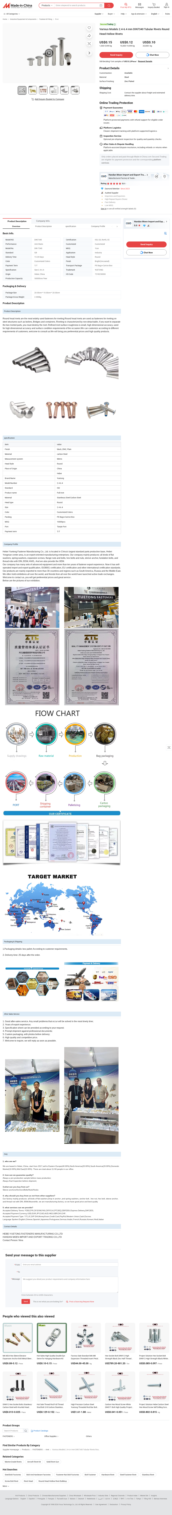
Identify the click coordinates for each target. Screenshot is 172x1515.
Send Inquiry (116, 55)
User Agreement (101, 1504)
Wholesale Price (90, 1495)
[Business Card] (165, 233)
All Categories (12, 13)
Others (89, 1436)
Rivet (57, 19)
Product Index (132, 1495)
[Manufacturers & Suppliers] (17, 5)
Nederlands (91, 1499)
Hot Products (20, 1495)
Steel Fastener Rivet (128, 1474)
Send (26, 1301)
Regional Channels (118, 1495)
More (5, 1486)
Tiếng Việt (147, 1499)
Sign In (103, 208)
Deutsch (81, 1499)
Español (32, 1499)
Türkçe (138, 1499)
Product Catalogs (40, 1430)
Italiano (72, 1499)
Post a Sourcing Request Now (80, 1301)
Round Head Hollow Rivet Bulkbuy (53, 1481)
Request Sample (145, 61)
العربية (100, 1499)
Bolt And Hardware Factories (38, 1474)
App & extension (138, 13)
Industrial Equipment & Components (23, 19)
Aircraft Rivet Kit (34, 1461)
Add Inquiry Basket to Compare (49, 99)
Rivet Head (28, 1481)
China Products (33, 1495)
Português (41, 1499)
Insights (154, 1495)
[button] (112, 226)
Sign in (166, 7)
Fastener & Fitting (45, 19)
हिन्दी (122, 1499)
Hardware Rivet (107, 1474)
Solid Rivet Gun (52, 1461)
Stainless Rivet (148, 1474)
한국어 (107, 1499)
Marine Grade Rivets (13, 1461)
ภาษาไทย (129, 1499)
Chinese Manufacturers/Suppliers (54, 1495)
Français (51, 1499)
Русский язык (62, 1499)
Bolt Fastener (90, 1474)
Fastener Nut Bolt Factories (67, 1474)
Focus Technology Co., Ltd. (68, 1504)
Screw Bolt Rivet (11, 1481)
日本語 (115, 1499)
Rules (167, 13)
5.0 (136, 225)
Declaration (114, 1504)
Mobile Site (144, 1495)
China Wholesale (75, 1495)
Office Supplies (50, 1436)
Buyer (110, 13)
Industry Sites (103, 1495)
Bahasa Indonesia (160, 1499)
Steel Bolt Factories (13, 1474)
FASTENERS (8, 1436)
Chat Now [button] (154, 55)
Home (5, 19)
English (23, 1499)
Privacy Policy (126, 1504)
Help (123, 13)
